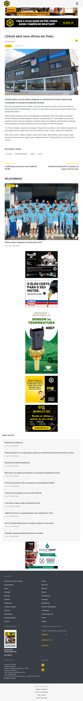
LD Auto (32, 154)
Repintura (45, 585)
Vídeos (44, 592)
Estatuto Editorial (41, 698)
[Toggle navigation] (77, 3)
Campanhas (10, 186)
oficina (40, 154)
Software (7, 599)
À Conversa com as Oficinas (13, 581)
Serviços (7, 610)
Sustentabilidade (10, 618)
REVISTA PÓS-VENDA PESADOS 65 (17, 463)
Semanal (45, 635)
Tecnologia (45, 610)
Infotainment (8, 614)
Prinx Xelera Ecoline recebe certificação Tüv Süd (22, 503)
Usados (44, 621)
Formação (45, 599)
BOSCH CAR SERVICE (21, 154)
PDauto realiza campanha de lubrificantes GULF (23, 242)
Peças (44, 581)
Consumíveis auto (47, 614)
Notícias (7, 596)
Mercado (44, 588)
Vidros (44, 618)
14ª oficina (9, 154)
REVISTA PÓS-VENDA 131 (14, 442)
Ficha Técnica (42, 695)
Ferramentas (46, 603)
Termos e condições (41, 689)
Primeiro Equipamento (49, 607)
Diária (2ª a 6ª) (47, 640)
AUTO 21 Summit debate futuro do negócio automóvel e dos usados (29, 523)
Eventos (7, 621)
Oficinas (8, 46)
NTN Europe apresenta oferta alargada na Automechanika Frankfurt (30, 483)
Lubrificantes (46, 596)
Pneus (6, 588)
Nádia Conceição (16, 506)
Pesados (7, 592)
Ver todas (7, 655)
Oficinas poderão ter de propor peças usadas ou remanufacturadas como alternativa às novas (39, 453)
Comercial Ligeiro (10, 607)
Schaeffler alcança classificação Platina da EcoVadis (24, 533)
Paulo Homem (11, 41)
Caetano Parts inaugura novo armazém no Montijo (23, 493)
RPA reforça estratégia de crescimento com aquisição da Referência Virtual (32, 473)
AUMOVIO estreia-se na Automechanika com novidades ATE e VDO (29, 513)
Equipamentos (9, 585)
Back (8, 31)
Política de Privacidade (41, 692)
